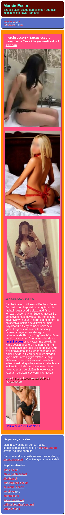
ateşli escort (11, 491)
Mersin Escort (16, 5)
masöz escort (14, 381)
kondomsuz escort (15, 482)
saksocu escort (29, 378)
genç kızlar (12, 378)
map (20, 24)
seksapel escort (13, 487)
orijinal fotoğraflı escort (18, 504)
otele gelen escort (15, 474)
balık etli (45, 378)
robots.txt (9, 24)
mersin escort (11, 21)
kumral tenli (11, 495)
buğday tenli (11, 508)
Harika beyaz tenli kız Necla (23, 426)
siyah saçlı (10, 478)
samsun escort (13, 459)
